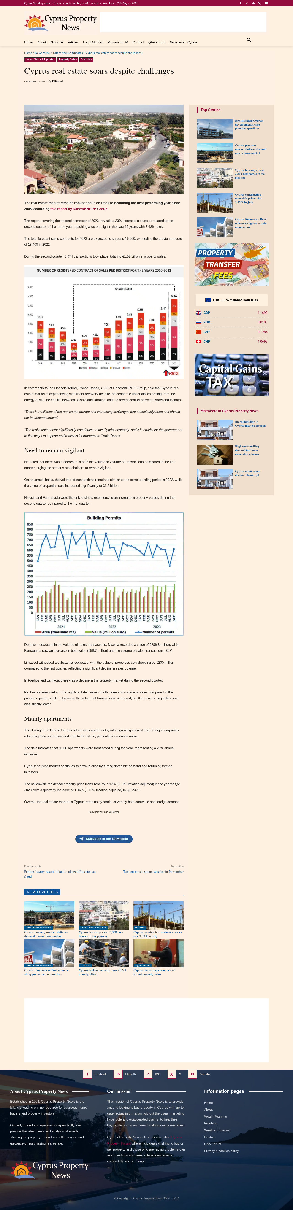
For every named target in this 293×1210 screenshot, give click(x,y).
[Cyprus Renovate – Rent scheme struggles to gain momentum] (49, 953)
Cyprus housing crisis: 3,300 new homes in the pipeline (250, 173)
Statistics (86, 59)
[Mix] (108, 93)
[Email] (140, 93)
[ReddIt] (98, 93)
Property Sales (68, 59)
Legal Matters (142, 965)
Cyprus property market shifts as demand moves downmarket (250, 149)
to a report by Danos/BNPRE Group (78, 209)
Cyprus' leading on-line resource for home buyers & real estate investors (69, 3)
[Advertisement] (183, 22)
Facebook (101, 1074)
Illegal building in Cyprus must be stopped (250, 423)
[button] (249, 40)
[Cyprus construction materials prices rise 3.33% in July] (158, 915)
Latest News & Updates (68, 53)
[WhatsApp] (129, 93)
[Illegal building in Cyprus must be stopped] (215, 430)
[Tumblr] (87, 93)
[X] (259, 3)
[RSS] (253, 3)
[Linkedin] (247, 3)
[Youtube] (266, 3)
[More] (172, 93)
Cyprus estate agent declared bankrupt (247, 473)
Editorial (57, 81)
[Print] (161, 93)
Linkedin (131, 1074)
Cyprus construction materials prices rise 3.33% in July (248, 198)
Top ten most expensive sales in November (153, 871)
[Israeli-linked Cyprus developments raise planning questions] (215, 129)
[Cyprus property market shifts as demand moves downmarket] (49, 915)
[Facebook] (240, 3)
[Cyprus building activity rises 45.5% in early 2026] (104, 953)
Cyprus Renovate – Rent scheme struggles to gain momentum (250, 223)
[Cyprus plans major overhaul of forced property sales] (158, 953)
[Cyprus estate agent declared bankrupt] (215, 479)
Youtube (205, 1074)
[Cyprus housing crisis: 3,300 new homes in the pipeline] (104, 915)
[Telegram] (119, 93)
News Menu (42, 53)
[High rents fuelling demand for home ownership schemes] (215, 455)
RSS (157, 1074)
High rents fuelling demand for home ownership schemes (247, 450)
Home (28, 53)
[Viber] (150, 93)
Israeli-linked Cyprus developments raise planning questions (249, 124)
